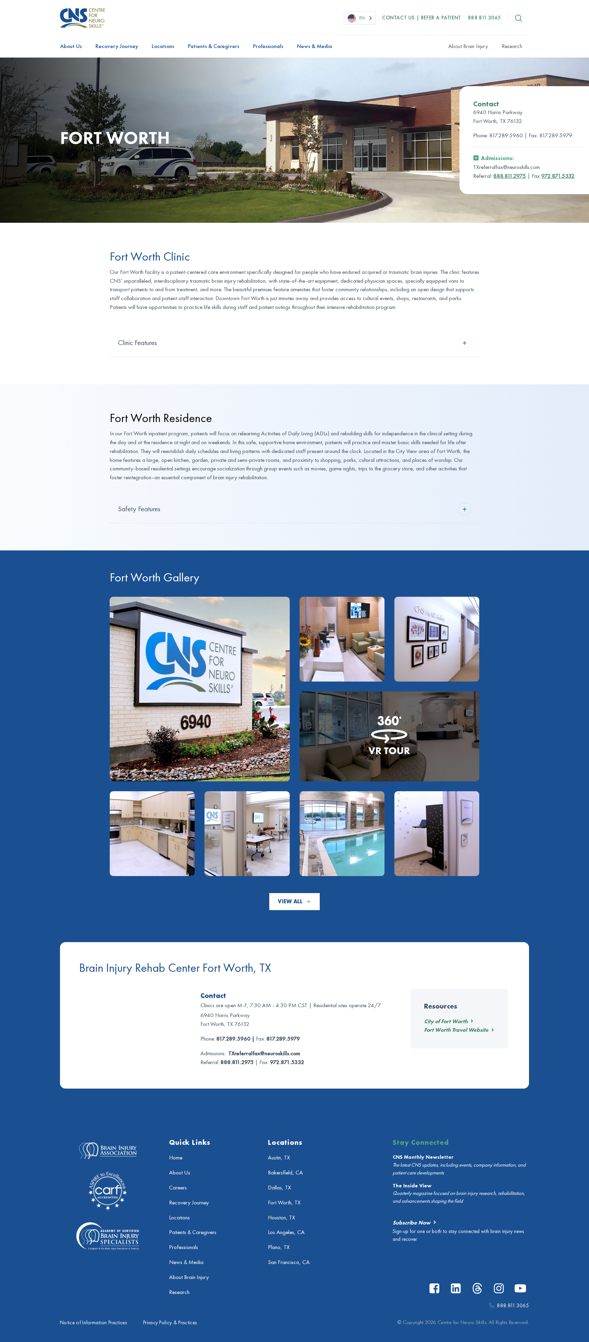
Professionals (268, 46)
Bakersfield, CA (285, 1172)
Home (175, 1157)
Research (512, 46)
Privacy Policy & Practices (170, 1323)
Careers (178, 1187)
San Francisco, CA (289, 1262)
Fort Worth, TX (284, 1202)
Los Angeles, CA (286, 1232)
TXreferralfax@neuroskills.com (264, 1053)
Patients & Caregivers (213, 46)
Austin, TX (279, 1157)
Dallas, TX (279, 1187)
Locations (163, 46)
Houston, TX (281, 1217)
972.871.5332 (558, 176)
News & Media (314, 46)
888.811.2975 (509, 176)
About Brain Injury (468, 46)
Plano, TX (279, 1247)
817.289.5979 (555, 135)
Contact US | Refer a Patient (421, 18)
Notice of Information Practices (93, 1323)
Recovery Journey (116, 46)
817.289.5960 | (509, 135)
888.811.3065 (484, 18)
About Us (71, 46)
